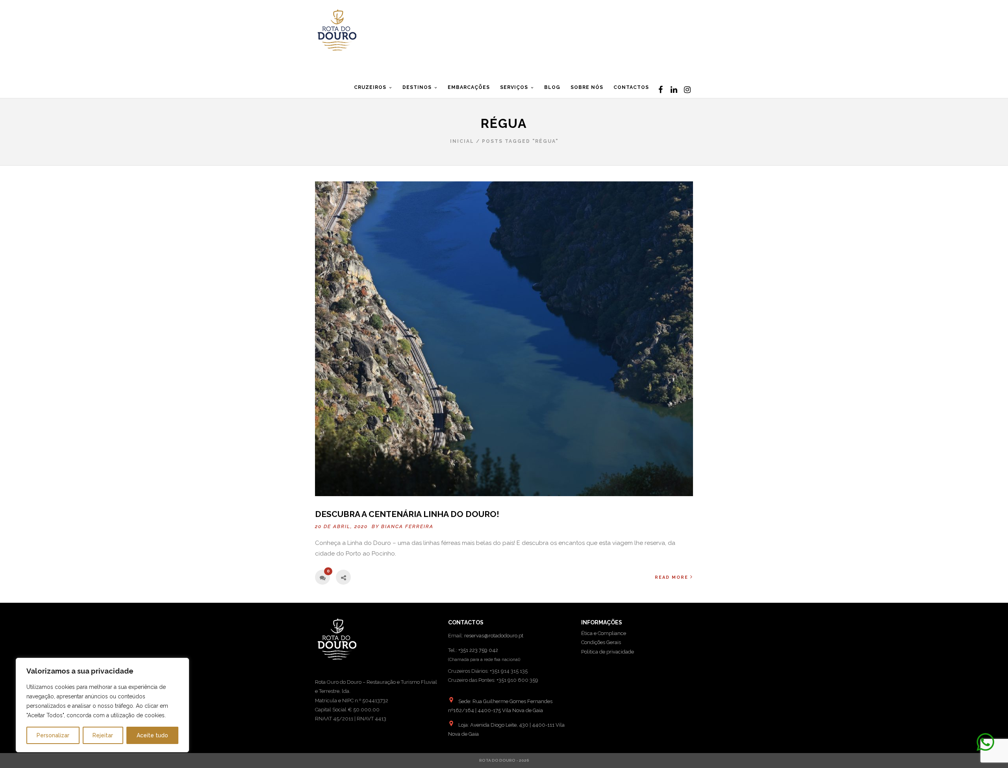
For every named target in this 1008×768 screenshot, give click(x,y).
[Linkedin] (674, 90)
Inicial (462, 141)
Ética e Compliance (603, 633)
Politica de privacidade (607, 652)
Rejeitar (103, 735)
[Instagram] (687, 90)
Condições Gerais (601, 642)
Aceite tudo (152, 735)
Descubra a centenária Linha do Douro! (407, 514)
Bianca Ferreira (407, 526)
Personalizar (53, 735)
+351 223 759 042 (478, 650)
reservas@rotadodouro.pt (493, 636)
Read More (671, 577)
